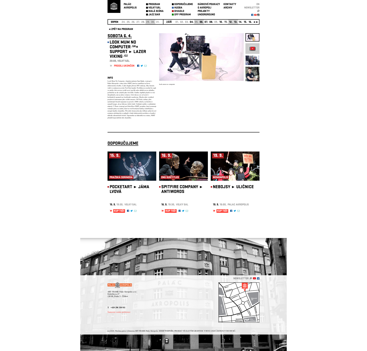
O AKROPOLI (204, 8)
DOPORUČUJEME (183, 4)
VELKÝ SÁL (155, 8)
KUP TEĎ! (119, 211)
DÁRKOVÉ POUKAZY (209, 4)
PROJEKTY (204, 11)
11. (225, 22)
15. (245, 22)
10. (221, 22)
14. (240, 22)
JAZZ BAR (154, 14)
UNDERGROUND (206, 14)
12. (230, 22)
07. (206, 22)
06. (201, 22)
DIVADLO (179, 11)
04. (192, 22)
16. (250, 22)
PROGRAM (154, 4)
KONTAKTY (229, 4)
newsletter (251, 8)
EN (257, 4)
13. (235, 22)
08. (211, 22)
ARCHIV (227, 8)
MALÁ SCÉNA (156, 11)
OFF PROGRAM (182, 14)
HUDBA (178, 8)
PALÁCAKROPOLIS (130, 6)
